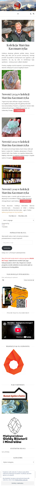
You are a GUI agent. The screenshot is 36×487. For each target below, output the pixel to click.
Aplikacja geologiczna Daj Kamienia (12, 212)
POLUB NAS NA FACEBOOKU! (18, 313)
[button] (3, 280)
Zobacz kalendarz (28, 280)
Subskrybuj (7, 248)
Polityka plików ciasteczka (21, 480)
